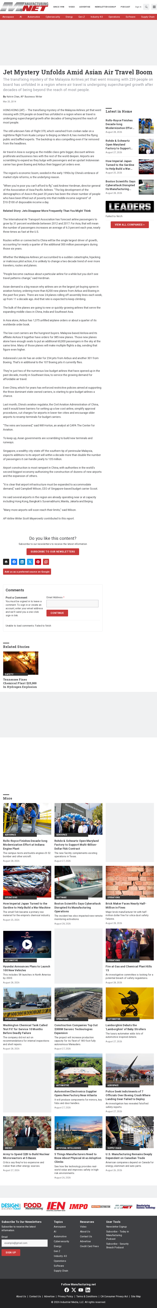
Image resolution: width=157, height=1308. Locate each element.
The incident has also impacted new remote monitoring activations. (78, 917)
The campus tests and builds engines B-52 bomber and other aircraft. (27, 855)
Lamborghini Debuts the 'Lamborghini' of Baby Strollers (126, 1027)
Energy (8, 1148)
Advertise (49, 1296)
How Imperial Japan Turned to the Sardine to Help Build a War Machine (120, 165)
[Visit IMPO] (78, 1206)
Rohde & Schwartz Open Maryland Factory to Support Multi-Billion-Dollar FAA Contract (118, 144)
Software (61, 897)
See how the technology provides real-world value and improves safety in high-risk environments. (76, 1170)
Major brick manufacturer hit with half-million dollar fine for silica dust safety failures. (127, 915)
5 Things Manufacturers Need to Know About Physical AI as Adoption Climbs (77, 1158)
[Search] (146, 7)
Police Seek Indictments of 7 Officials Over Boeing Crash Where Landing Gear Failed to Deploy (128, 1095)
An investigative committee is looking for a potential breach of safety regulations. (129, 976)
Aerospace (10, 835)
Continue (57, 613)
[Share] (14, 562)
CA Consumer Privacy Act (114, 1296)
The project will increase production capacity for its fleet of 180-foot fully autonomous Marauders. (75, 1041)
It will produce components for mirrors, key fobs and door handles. (78, 1101)
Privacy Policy (65, 1296)
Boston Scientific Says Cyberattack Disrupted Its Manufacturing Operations (120, 185)
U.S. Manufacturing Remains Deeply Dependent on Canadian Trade (129, 1156)
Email (5, 1237)
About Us (21, 1296)
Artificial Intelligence (68, 1148)
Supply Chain (114, 1148)
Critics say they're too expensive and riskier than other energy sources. (23, 1164)
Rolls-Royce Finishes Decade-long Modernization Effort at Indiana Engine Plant (119, 124)
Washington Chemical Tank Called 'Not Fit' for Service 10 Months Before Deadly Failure (25, 1029)
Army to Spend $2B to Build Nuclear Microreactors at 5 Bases (26, 1156)
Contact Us (35, 1296)
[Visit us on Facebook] (66, 1290)
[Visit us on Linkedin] (88, 1290)
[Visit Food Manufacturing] (33, 1206)
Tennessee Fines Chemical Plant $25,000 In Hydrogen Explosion (20, 683)
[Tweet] (30, 562)
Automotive (11, 960)
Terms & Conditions (86, 1296)
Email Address (55, 597)
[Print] (6, 562)
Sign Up (11, 1252)
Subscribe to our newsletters (53, 551)
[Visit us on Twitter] (73, 1290)
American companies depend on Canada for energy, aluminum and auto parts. (130, 1164)
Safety (9, 674)
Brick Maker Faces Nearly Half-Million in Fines (126, 905)
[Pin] (38, 562)
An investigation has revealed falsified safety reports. (127, 1105)
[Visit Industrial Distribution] (101, 1206)
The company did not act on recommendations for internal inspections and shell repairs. (26, 1041)
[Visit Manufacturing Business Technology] (145, 1206)
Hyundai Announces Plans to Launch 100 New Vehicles (26, 968)
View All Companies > (130, 224)
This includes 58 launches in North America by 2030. (27, 976)
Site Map (136, 1296)
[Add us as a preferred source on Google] (46, 562)
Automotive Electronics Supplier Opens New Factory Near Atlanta (75, 1093)
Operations (11, 897)
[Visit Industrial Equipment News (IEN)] (55, 1206)
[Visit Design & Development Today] (11, 1206)
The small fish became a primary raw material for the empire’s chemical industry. (26, 914)
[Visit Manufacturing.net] (123, 1206)
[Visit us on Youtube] (80, 1290)
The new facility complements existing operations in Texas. (75, 855)
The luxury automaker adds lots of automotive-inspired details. (124, 1035)
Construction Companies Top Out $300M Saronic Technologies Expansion (76, 1029)
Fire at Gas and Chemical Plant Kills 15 (129, 968)
